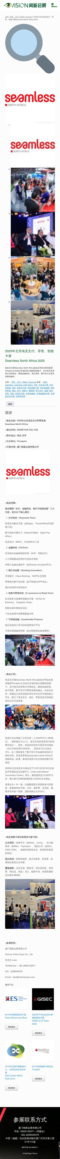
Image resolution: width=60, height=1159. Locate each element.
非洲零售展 (20, 396)
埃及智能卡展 (33, 387)
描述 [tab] (10, 404)
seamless (9, 384)
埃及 (14, 387)
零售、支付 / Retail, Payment (21, 16)
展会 (14, 390)
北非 (36, 384)
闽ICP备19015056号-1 (30, 1147)
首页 (7, 16)
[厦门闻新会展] (24, 5)
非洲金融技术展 (43, 393)
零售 (7, 393)
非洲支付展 (19, 393)
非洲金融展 (30, 393)
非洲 (12, 393)
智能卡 (25, 390)
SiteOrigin (28, 1153)
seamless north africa (23, 384)
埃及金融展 (45, 387)
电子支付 (39, 390)
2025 (45, 382)
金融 (46, 390)
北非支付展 (43, 384)
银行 (51, 390)
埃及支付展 (21, 387)
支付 (19, 390)
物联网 (31, 390)
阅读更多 (11, 1026)
